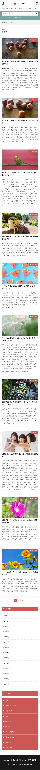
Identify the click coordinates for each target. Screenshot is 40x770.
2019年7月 (6, 642)
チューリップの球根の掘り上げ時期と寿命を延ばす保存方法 (20, 63)
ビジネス (6, 700)
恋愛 (12, 18)
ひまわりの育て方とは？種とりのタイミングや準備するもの (20, 573)
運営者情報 (32, 760)
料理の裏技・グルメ (7, 8)
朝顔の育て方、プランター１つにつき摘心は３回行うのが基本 (20, 521)
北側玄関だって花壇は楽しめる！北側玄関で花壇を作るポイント (20, 237)
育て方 (12, 22)
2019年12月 (6, 616)
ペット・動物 (27, 8)
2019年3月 (6, 658)
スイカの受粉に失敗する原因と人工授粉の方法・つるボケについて (20, 287)
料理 (16, 18)
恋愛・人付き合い (9, 732)
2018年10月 (6, 668)
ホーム (6, 760)
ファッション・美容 (10, 705)
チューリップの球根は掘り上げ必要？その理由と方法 (20, 122)
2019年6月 (6, 647)
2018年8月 (6, 679)
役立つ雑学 (18, 8)
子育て (8, 18)
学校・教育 (7, 721)
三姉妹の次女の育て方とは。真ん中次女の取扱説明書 (20, 455)
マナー (21, 18)
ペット (3, 18)
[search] (36, 14)
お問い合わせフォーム (18, 760)
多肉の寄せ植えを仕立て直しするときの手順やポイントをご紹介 (20, 403)
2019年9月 (6, 631)
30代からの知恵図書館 (25, 764)
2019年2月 (6, 663)
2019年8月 (6, 637)
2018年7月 (6, 684)
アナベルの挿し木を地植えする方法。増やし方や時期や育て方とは (20, 339)
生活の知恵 (37, 8)
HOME (5, 22)
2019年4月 (6, 652)
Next (23, 600)
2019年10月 (6, 626)
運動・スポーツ (8, 747)
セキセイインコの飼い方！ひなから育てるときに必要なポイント (20, 174)
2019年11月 (6, 621)
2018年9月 (6, 673)
